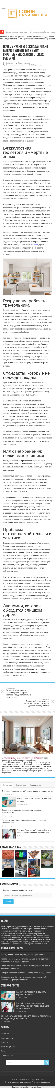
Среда (3, 1051)
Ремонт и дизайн (17, 37)
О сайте (14, 1079)
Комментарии (35, 785)
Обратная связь (37, 1079)
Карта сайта (24, 1079)
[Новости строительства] (28, 13)
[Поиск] (46, 1062)
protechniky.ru (38, 1087)
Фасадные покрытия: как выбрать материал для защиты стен (27, 791)
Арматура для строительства (33, 954)
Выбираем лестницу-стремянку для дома (33, 973)
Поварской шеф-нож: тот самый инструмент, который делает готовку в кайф (36, 702)
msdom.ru (27, 1087)
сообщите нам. (41, 944)
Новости (4, 1042)
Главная (3, 37)
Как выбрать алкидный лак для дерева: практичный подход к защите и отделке (26, 1017)
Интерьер (5, 1034)
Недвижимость (7, 1038)
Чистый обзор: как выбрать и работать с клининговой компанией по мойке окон (33, 1006)
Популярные (21, 785)
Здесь (49, 771)
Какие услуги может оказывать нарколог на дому (31, 993)
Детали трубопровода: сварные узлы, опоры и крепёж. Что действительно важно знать (18, 692)
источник (34, 245)
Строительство (7, 1055)
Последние (7, 785)
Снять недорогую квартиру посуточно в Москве (22, 758)
